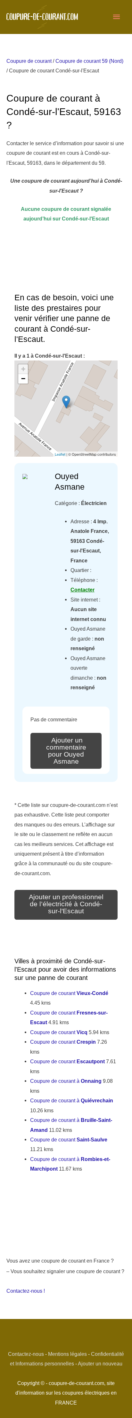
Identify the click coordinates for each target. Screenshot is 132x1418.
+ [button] (23, 369)
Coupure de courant (29, 61)
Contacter (82, 590)
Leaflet (60, 454)
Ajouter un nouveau (100, 1363)
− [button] (23, 379)
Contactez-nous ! (25, 1291)
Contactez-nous (26, 1354)
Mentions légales (67, 1354)
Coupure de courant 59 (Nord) (89, 61)
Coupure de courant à (66, 1081)
